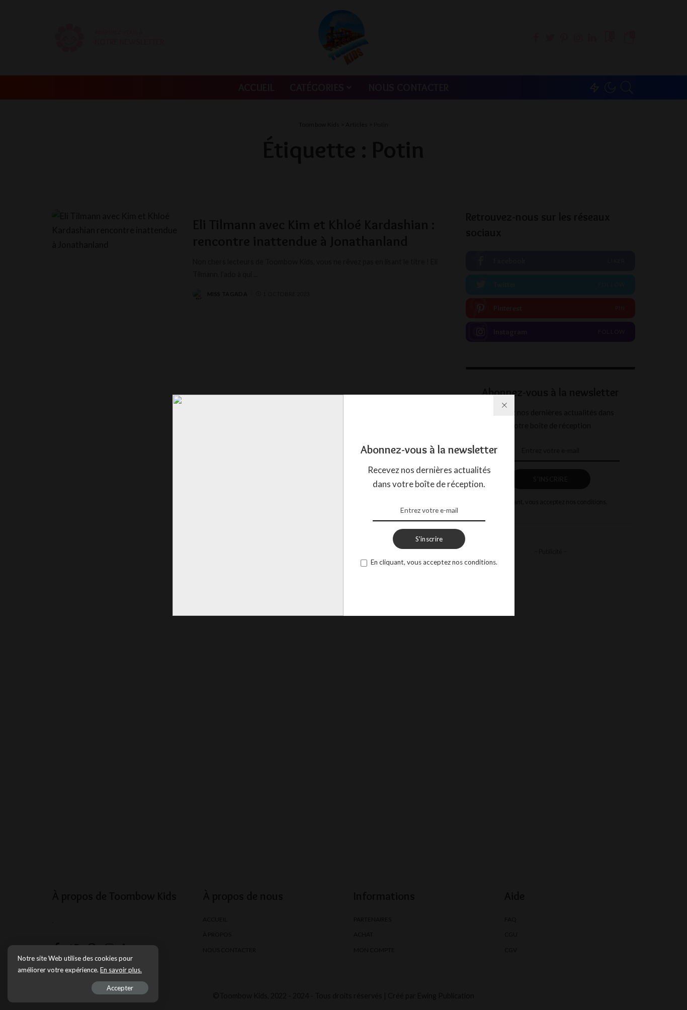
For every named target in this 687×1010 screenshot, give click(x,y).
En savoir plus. (121, 970)
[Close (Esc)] (503, 405)
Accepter (120, 988)
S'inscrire (429, 539)
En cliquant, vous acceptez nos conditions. (434, 562)
